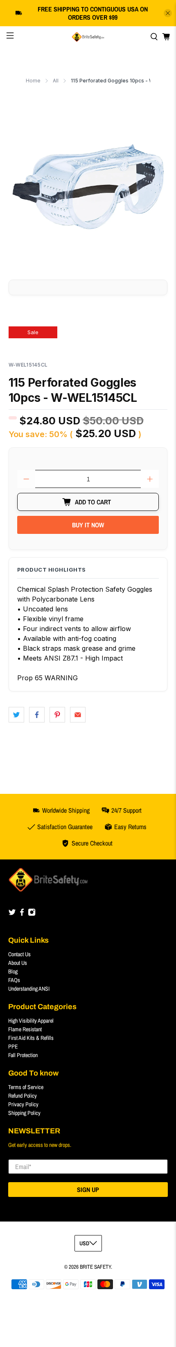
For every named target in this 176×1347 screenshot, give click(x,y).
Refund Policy (22, 1095)
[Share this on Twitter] (16, 715)
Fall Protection (23, 1055)
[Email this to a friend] (78, 715)
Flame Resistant (25, 1029)
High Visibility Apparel (31, 1020)
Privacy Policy (23, 1104)
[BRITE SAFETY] (88, 37)
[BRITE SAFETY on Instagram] (32, 914)
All (56, 80)
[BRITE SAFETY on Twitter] (12, 914)
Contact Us (19, 954)
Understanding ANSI (29, 988)
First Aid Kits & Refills (31, 1038)
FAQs (14, 980)
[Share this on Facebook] (37, 715)
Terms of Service (25, 1087)
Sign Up (88, 1189)
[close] (168, 13)
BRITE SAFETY (95, 1266)
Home (33, 80)
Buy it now (88, 524)
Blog (13, 971)
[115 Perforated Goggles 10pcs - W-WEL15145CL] (88, 187)
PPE (13, 1046)
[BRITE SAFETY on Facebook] (22, 914)
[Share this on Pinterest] (57, 715)
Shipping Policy (24, 1113)
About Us (17, 962)
